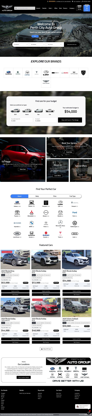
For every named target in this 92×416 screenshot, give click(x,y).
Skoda (2, 409)
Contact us (77, 395)
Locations (77, 393)
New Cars (58, 393)
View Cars (23, 169)
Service (39, 395)
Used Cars (58, 397)
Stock (50, 8)
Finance (65, 8)
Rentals (44, 8)
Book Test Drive (86, 8)
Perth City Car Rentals (24, 393)
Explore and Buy (15, 291)
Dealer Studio (87, 414)
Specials (40, 393)
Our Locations (77, 1)
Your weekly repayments (15, 118)
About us (77, 397)
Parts (60, 8)
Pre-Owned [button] (57, 36)
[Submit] (16, 8)
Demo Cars (59, 395)
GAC (2, 405)
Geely (2, 402)
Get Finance (15, 294)
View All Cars (47, 349)
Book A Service (79, 8)
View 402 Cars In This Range (70, 120)
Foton (2, 404)
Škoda (2, 397)
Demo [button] (42, 36)
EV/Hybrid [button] (49, 36)
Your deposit (37, 118)
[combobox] (24, 8)
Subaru (3, 395)
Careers (76, 398)
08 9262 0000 (86, 1)
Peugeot (3, 393)
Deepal (2, 400)
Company (72, 8)
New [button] (35, 36)
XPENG (3, 407)
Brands (38, 8)
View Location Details (23, 377)
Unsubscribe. (56, 414)
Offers (55, 8)
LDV (2, 398)
